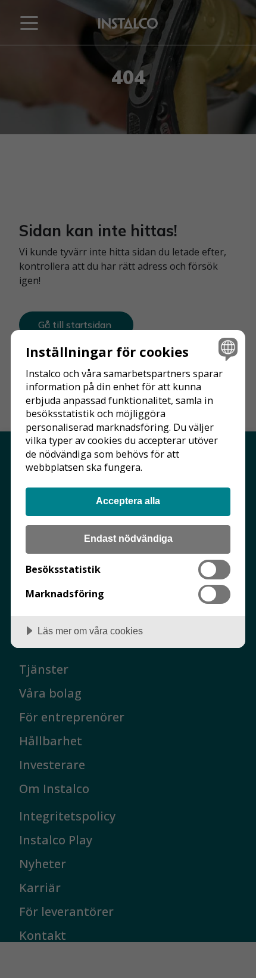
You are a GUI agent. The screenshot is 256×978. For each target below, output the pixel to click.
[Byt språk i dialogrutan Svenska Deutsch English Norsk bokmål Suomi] (226, 349)
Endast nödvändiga (128, 538)
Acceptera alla (128, 500)
